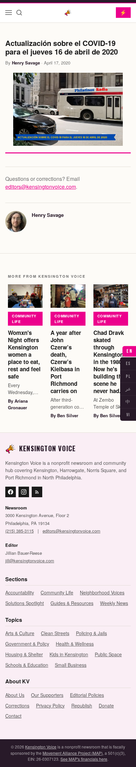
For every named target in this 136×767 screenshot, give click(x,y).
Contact (13, 715)
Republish (81, 705)
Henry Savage (26, 63)
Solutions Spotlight (24, 603)
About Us (14, 695)
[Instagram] (23, 492)
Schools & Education (26, 665)
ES (128, 363)
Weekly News (114, 603)
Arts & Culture (19, 633)
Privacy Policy (50, 705)
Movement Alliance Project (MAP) (73, 753)
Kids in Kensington (69, 654)
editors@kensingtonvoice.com (40, 186)
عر (128, 389)
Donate (106, 705)
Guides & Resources (72, 603)
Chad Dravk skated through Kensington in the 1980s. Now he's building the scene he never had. (109, 362)
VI (128, 415)
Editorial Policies (87, 695)
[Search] (19, 12)
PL (128, 376)
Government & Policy (27, 643)
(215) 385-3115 (19, 531)
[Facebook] (10, 492)
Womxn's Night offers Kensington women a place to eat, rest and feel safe (24, 355)
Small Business (70, 665)
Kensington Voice (40, 746)
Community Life (24, 318)
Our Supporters (47, 695)
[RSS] (37, 492)
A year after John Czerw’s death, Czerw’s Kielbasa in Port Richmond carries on (66, 362)
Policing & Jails (91, 633)
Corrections (17, 705)
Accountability (19, 592)
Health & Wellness (75, 643)
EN (129, 351)
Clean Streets (55, 633)
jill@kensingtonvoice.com (29, 560)
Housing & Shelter (24, 654)
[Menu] (8, 12)
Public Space (108, 654)
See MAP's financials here (83, 759)
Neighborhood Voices (102, 592)
